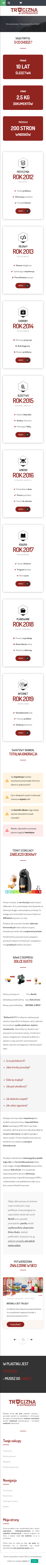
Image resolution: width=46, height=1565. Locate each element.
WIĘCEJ (20, 211)
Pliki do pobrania (9, 1456)
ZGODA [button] (34, 1561)
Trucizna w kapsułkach (15, 1298)
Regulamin (7, 1462)
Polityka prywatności (11, 1467)
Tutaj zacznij (24, 24)
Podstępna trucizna (10, 1501)
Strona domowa (12, 24)
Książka (6, 1506)
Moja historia (8, 1496)
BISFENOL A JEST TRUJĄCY (17, 1303)
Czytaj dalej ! (15, 1324)
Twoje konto (7, 1451)
